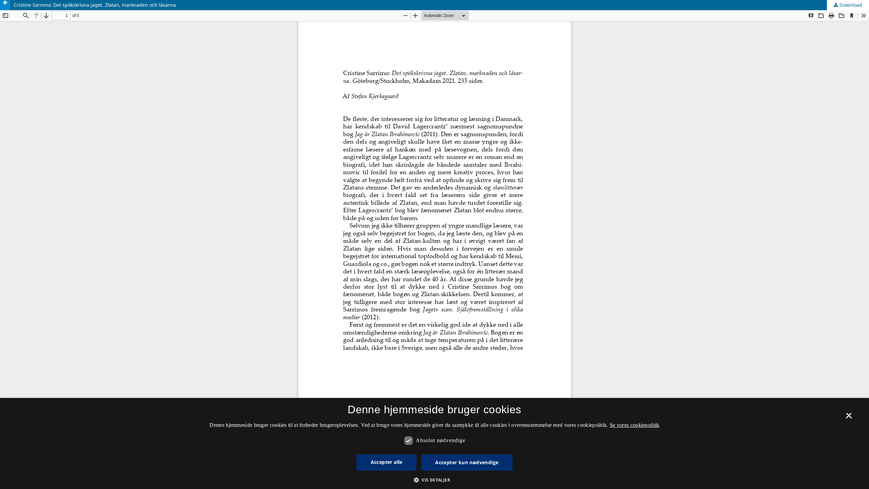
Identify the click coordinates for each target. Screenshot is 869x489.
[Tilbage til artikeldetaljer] (5, 5)
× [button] (849, 418)
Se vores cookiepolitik (635, 425)
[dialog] (434, 443)
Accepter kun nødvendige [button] (466, 462)
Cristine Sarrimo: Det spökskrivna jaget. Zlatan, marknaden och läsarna (95, 5)
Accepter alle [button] (387, 462)
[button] (434, 480)
